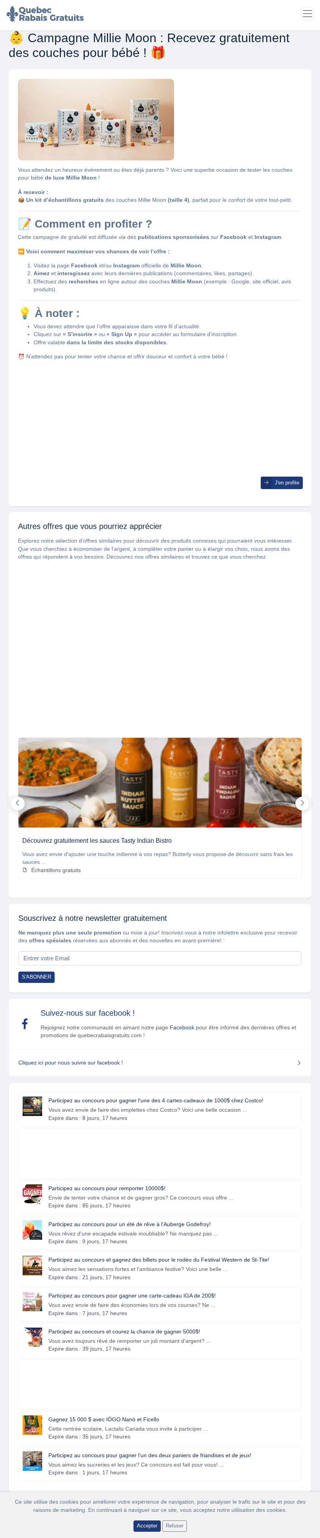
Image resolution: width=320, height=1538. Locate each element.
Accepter (147, 1526)
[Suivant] (302, 803)
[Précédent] (18, 803)
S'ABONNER (36, 977)
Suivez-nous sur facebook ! (88, 1013)
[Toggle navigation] (307, 13)
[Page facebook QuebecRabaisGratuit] (24, 1024)
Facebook (182, 1028)
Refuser (174, 1526)
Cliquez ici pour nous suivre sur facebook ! (70, 1063)
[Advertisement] (160, 422)
